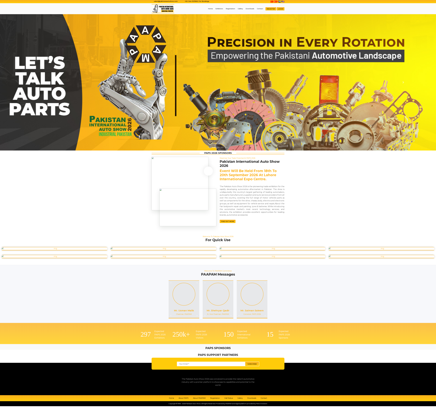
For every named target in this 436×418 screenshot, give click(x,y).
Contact (260, 9)
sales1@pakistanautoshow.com (166, 1)
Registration (230, 9)
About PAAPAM (199, 265)
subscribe (252, 230)
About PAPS (183, 265)
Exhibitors (219, 9)
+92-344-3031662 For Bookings (197, 1)
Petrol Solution (261, 270)
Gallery (240, 9)
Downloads (250, 9)
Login (280, 9)
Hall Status (228, 265)
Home (210, 9)
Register (271, 9)
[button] (32, 15)
